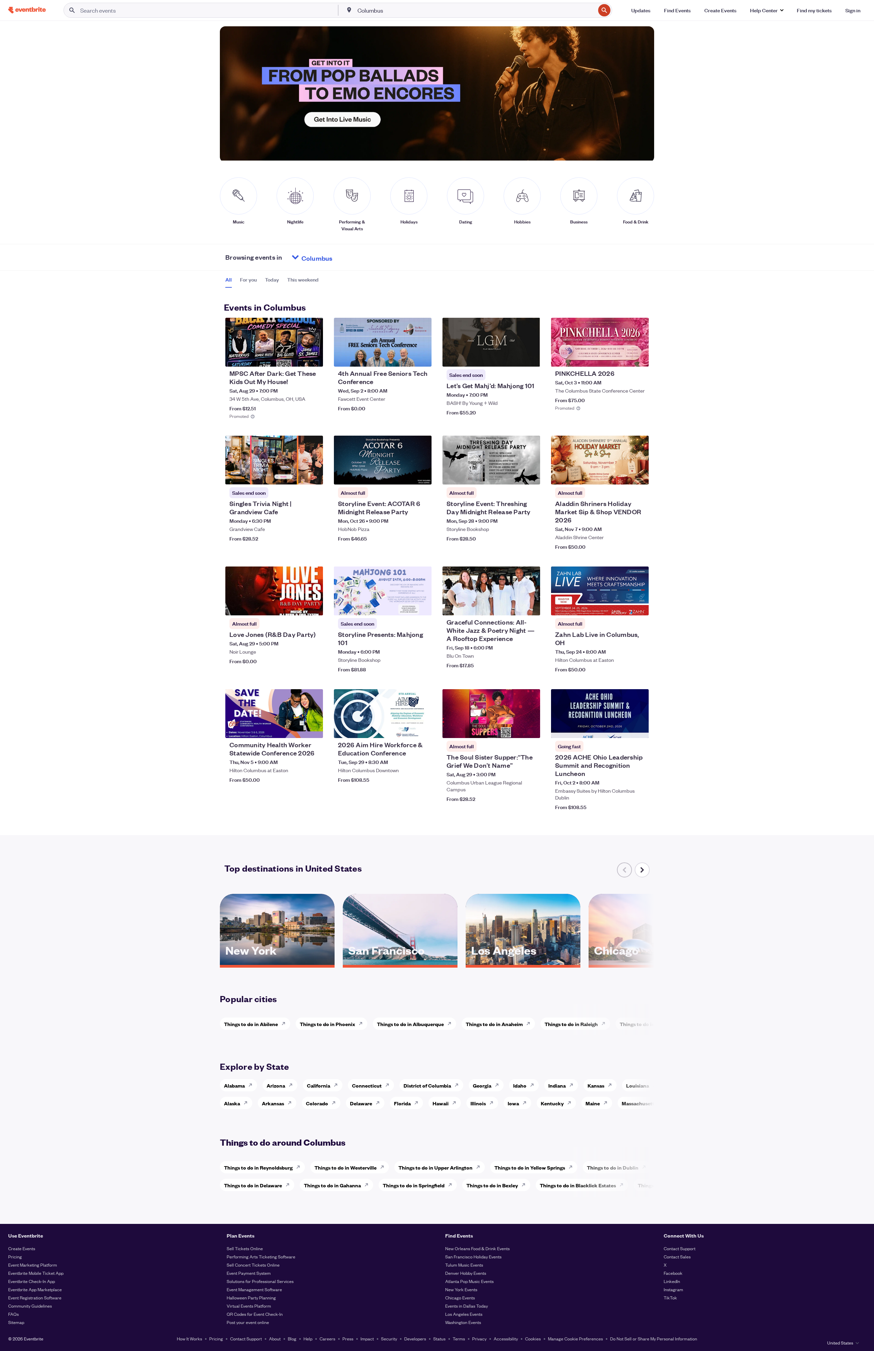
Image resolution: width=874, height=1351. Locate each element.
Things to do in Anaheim (494, 1023)
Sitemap (16, 1322)
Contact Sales (677, 1256)
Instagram (673, 1289)
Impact (367, 1338)
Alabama (234, 1085)
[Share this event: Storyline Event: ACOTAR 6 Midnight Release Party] (422, 475)
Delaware (361, 1103)
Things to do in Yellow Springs (529, 1167)
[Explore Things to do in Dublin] (646, 1167)
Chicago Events (460, 1297)
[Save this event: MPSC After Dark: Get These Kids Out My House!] (297, 357)
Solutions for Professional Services (260, 1281)
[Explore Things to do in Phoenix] (362, 1024)
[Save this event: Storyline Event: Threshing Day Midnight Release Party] (514, 475)
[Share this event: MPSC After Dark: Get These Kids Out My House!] (313, 357)
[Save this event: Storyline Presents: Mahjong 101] (405, 606)
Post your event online (248, 1322)
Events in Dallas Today (466, 1305)
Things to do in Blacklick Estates (578, 1185)
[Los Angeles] (523, 962)
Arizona (276, 1085)
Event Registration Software (34, 1297)
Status (439, 1338)
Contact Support (679, 1248)
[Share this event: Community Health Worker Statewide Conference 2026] (313, 728)
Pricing (15, 1256)
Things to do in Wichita (647, 1023)
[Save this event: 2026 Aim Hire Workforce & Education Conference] (405, 728)
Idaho (519, 1085)
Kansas (596, 1085)
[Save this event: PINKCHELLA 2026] (623, 357)
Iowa (513, 1103)
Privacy (479, 1338)
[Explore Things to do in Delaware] (289, 1185)
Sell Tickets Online (245, 1248)
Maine (593, 1103)
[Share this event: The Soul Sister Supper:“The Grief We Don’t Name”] (530, 728)
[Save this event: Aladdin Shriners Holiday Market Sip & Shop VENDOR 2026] (623, 475)
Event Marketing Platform (32, 1264)
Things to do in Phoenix (327, 1023)
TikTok (670, 1297)
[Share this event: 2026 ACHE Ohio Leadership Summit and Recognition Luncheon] (639, 728)
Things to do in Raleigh (571, 1023)
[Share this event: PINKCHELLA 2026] (639, 357)
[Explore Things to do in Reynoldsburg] (300, 1167)
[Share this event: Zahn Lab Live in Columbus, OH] (639, 606)
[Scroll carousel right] (642, 869)
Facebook (673, 1273)
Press (347, 1338)
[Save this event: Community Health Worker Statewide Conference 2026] (297, 728)
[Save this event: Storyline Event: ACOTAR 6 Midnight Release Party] (405, 475)
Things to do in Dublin (612, 1167)
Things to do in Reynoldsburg (258, 1167)
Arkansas (273, 1103)
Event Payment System (249, 1273)
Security (389, 1338)
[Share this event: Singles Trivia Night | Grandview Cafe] (313, 475)
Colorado (317, 1103)
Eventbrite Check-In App (31, 1281)
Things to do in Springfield (414, 1185)
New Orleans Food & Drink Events (477, 1248)
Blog (292, 1338)
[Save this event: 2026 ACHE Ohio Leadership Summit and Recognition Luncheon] (623, 728)
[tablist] (272, 282)
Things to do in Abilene (251, 1023)
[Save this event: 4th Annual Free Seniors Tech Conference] (405, 357)
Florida (402, 1103)
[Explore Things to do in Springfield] (452, 1185)
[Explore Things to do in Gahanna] (368, 1185)
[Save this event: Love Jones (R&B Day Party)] (297, 606)
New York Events (461, 1289)
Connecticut (367, 1085)
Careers (327, 1338)
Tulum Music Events (464, 1264)
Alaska (232, 1103)
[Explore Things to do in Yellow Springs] (572, 1167)
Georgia (482, 1085)
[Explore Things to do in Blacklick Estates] (623, 1185)
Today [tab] (272, 279)
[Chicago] (646, 962)
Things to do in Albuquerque (410, 1023)
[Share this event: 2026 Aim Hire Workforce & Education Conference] (422, 728)
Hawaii (441, 1103)
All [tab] (228, 279)
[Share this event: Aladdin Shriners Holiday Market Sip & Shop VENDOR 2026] (639, 475)
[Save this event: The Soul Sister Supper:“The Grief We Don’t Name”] (514, 728)
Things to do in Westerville (345, 1167)
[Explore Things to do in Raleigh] (605, 1024)
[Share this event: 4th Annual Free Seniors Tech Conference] (422, 357)
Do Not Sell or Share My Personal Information (653, 1338)
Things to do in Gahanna (332, 1185)
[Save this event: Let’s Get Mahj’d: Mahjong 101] (514, 357)
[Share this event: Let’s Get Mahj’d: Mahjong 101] (530, 357)
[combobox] (475, 10)
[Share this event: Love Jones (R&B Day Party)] (313, 606)
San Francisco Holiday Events (473, 1256)
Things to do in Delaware (253, 1185)
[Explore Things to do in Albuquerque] (451, 1024)
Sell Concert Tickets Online (253, 1264)
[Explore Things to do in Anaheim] (530, 1024)
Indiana (557, 1085)
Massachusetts (639, 1103)
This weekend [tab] (303, 279)
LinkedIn (672, 1281)
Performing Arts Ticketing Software (261, 1256)
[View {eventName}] (274, 342)
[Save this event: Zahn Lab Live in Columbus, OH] (623, 606)
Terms (459, 1338)
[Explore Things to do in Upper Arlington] (480, 1167)
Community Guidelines (30, 1305)
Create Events (21, 1248)
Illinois (478, 1103)
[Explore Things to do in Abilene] (285, 1024)
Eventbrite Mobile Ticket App (36, 1273)
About (275, 1338)
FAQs (13, 1314)
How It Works (189, 1338)
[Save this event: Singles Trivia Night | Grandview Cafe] (297, 475)
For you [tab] (248, 279)
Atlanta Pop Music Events (469, 1281)
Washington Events (463, 1322)
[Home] (27, 10)
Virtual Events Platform (249, 1305)
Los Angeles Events (463, 1314)
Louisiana (637, 1085)
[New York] (277, 962)
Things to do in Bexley (492, 1185)
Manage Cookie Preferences (575, 1338)
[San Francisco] (400, 962)
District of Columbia (427, 1085)
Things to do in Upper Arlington (435, 1167)
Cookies (533, 1338)
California (318, 1085)
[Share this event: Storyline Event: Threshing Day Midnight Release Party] (530, 475)
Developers (415, 1338)
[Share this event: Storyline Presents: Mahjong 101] (422, 606)
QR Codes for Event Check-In (255, 1314)
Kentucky (552, 1103)
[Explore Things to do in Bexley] (525, 1185)
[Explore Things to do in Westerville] (384, 1167)
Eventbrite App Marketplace (35, 1289)
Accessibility (506, 1338)
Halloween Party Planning (251, 1297)
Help (308, 1338)
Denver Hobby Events (465, 1273)
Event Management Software (254, 1289)
